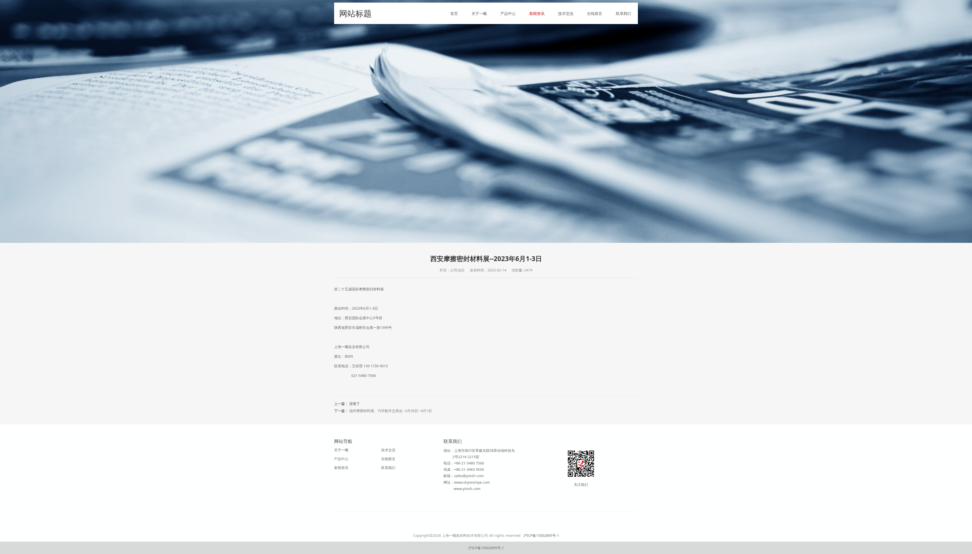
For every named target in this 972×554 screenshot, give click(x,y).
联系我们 (623, 13)
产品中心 (508, 13)
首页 (454, 13)
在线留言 (594, 13)
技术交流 (565, 13)
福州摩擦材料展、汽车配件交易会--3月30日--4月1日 (390, 410)
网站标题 (355, 13)
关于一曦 (479, 13)
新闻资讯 (536, 13)
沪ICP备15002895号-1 (541, 535)
